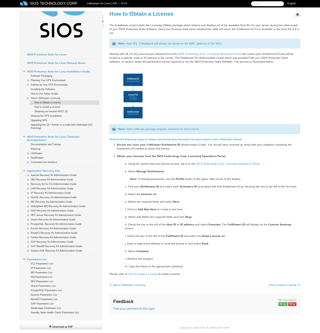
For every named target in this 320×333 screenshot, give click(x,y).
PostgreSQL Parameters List (46, 290)
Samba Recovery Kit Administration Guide (53, 237)
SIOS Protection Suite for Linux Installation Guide (58, 71)
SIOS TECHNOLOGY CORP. (54, 3)
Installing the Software (43, 89)
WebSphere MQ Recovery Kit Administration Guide (58, 206)
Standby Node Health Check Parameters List (55, 312)
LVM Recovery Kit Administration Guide (52, 188)
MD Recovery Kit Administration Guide (51, 201)
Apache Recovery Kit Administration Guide (53, 175)
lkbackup (35, 148)
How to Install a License (47, 107)
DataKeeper (37, 157)
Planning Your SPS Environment (48, 80)
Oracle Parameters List (43, 285)
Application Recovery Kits (43, 170)
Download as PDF (62, 326)
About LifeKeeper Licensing (45, 98)
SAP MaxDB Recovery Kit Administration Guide (56, 246)
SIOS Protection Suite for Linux (46, 54)
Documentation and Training (46, 144)
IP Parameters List (41, 268)
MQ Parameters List (41, 277)
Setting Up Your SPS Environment (49, 84)
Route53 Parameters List (44, 299)
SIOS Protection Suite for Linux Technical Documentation (53, 138)
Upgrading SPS (39, 120)
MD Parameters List (41, 272)
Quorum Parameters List (44, 294)
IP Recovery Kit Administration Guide (51, 193)
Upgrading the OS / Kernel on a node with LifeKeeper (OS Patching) (61, 126)
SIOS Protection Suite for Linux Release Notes (56, 62)
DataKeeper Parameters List (46, 308)
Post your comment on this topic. (134, 308)
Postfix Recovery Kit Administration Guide (53, 228)
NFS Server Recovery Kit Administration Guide (56, 215)
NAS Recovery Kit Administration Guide (52, 210)
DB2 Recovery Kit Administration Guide (52, 179)
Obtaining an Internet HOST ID (50, 111)
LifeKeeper (36, 153)
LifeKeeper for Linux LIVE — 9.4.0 (107, 3)
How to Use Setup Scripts (45, 93)
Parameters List (37, 259)
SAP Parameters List (42, 303)
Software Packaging (41, 75)
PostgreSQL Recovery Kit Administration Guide (56, 224)
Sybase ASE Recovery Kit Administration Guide (56, 250)
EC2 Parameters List (42, 263)
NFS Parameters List (42, 281)
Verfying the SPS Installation (46, 115)
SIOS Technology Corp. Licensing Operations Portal (209, 53)
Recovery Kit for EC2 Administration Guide (53, 184)
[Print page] (297, 14)
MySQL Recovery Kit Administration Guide (53, 197)
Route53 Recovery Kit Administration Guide (54, 233)
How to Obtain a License (47, 102)
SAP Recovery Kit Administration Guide (52, 241)
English (292, 3)
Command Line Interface (44, 162)
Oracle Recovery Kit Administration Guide (53, 219)
